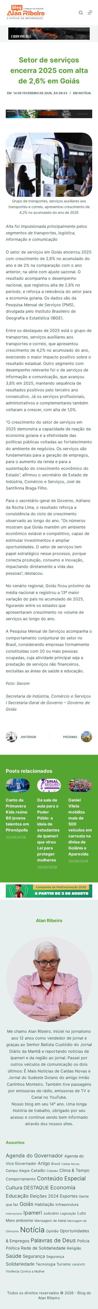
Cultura (14, 1188)
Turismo (64, 1264)
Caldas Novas (70, 1164)
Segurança (34, 1256)
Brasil (55, 1164)
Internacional (14, 1213)
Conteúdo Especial (61, 1178)
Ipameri (32, 1213)
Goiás (26, 1204)
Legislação (68, 1213)
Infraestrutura (67, 1204)
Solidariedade (20, 1264)
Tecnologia (45, 1264)
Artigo (44, 1163)
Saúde (13, 1256)
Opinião (52, 1231)
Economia (62, 1187)
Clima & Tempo (74, 1170)
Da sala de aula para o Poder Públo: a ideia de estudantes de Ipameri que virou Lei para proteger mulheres (48, 829)
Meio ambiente (19, 1220)
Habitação (44, 1204)
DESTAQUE (36, 1188)
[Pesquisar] (81, 12)
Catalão (38, 1170)
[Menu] (90, 12)
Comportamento (21, 1179)
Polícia (83, 1241)
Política (13, 1248)
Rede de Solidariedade (43, 1248)
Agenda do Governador (34, 1155)
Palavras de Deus (53, 1240)
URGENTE (78, 1264)
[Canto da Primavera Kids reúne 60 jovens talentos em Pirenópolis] (17, 785)
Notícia (84, 93)
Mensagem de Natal (50, 1221)
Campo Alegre (18, 1170)
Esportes (69, 1196)
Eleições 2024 (44, 1196)
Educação (17, 1196)
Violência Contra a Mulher (25, 1271)
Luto (81, 1213)
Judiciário (51, 1213)
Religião (74, 1248)
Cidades (52, 1171)
